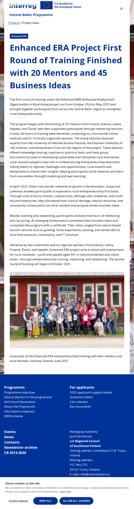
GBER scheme (13, 416)
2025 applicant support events (91, 392)
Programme (14, 387)
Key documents (80, 406)
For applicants (82, 387)
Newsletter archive (20, 447)
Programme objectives (19, 392)
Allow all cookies (76, 501)
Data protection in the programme (28, 397)
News (9, 437)
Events (10, 431)
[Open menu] (121, 8)
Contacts (12, 442)
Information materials (19, 411)
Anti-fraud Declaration (19, 402)
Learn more (65, 491)
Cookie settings (18, 501)
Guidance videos (81, 397)
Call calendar (79, 402)
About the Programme (19, 406)
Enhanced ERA (19, 36)
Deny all (45, 501)
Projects (14, 23)
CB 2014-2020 (15, 452)
